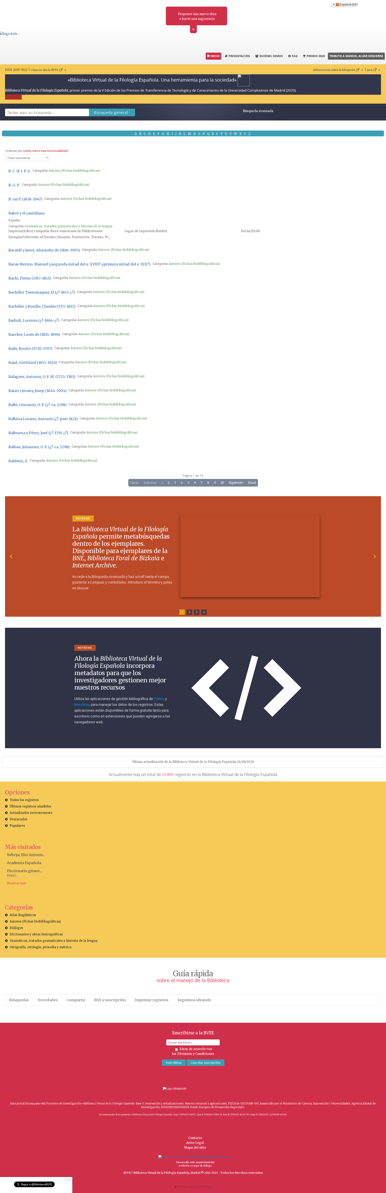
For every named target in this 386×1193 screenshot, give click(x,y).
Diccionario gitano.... (24, 871)
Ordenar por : (37, 151)
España (14, 220)
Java (369, 70)
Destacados (18, 819)
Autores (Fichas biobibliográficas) (74, 170)
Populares (17, 826)
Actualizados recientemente (31, 813)
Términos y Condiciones (195, 1054)
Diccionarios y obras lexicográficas (36, 934)
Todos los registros (24, 800)
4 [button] (204, 612)
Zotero (159, 699)
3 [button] (196, 612)
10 (222, 483)
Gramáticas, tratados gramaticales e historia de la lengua (68, 226)
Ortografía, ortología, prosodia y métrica (40, 947)
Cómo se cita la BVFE (44, 70)
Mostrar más (17, 883)
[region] (193, 556)
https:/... (12, 875)
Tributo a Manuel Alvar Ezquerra (356, 56)
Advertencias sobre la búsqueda (334, 70)
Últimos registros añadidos (30, 806)
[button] (11, 556)
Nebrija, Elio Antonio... (26, 855)
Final (252, 483)
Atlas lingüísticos (23, 915)
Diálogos (16, 928)
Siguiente (236, 483)
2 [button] (189, 612)
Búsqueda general (111, 112)
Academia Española (24, 863)
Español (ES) (348, 4)
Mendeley (82, 704)
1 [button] (182, 612)
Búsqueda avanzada (258, 111)
